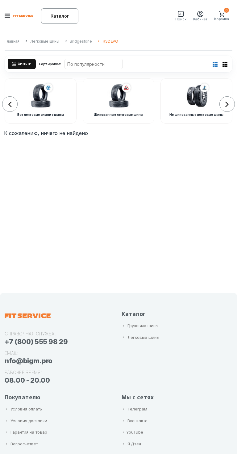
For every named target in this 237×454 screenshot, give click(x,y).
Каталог (60, 16)
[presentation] (10, 104)
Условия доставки (28, 420)
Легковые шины (44, 41)
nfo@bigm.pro (28, 361)
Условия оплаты (26, 408)
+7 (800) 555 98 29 (36, 342)
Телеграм (137, 408)
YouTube (134, 432)
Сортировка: (50, 63)
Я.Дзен (134, 443)
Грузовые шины (142, 325)
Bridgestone (81, 41)
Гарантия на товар (28, 432)
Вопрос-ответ (24, 443)
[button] (181, 16)
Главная (12, 41)
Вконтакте (137, 420)
